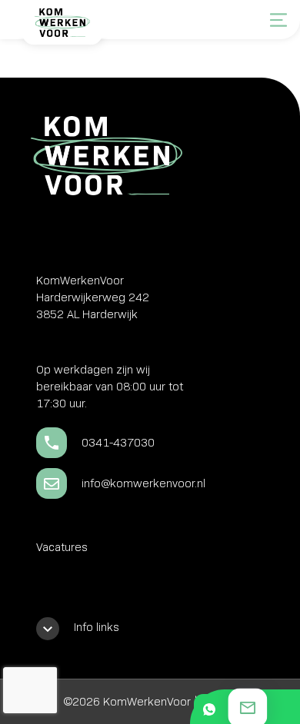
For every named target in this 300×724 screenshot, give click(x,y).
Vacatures (62, 547)
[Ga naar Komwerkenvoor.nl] (61, 28)
